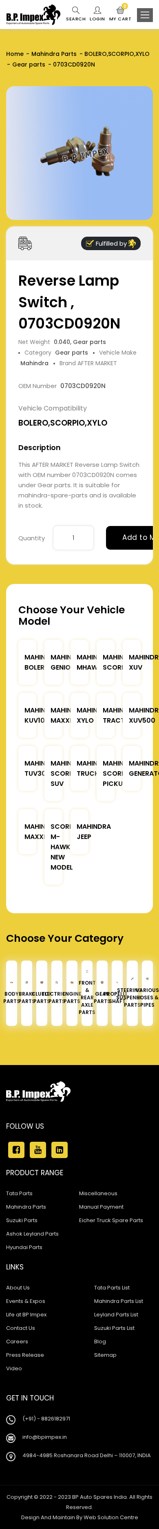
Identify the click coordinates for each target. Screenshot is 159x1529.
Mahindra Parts (54, 54)
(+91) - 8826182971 (46, 1418)
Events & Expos (25, 1301)
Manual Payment (101, 1207)
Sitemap (105, 1355)
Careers (17, 1341)
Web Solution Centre (111, 1517)
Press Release (25, 1355)
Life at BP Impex (26, 1314)
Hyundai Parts (24, 1247)
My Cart (120, 14)
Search (76, 19)
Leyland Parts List (116, 1314)
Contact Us (20, 1328)
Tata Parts (19, 1193)
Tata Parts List (112, 1288)
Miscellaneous (98, 1193)
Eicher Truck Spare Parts (111, 1220)
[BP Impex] (33, 14)
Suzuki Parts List (114, 1328)
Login (97, 19)
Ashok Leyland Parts (32, 1234)
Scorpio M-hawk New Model (65, 847)
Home (15, 54)
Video (14, 1368)
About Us (18, 1288)
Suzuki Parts (22, 1220)
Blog (100, 1341)
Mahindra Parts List (118, 1301)
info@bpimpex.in (44, 1437)
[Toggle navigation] (145, 15)
